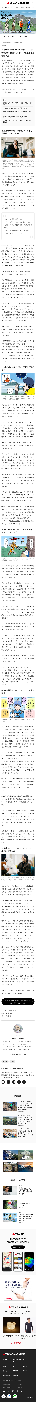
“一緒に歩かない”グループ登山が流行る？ (16, 108)
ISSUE (14, 37)
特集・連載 (6, 1375)
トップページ (5, 37)
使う (22, 7)
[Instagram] (14, 1082)
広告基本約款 (6, 1384)
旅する (28, 7)
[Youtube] (3, 1082)
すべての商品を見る (17, 1343)
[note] (24, 1082)
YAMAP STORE (7, 1387)
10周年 (12, 1061)
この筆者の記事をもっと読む (18, 1054)
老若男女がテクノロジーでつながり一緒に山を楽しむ (17, 121)
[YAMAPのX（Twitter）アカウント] (8, 1391)
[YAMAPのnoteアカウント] (22, 1391)
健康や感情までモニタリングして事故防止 (16, 117)
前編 (14, 492)
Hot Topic (5, 1061)
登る (12, 7)
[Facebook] (19, 1082)
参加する (15, 1371)
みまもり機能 (15, 521)
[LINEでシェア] (15, 1396)
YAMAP (15, 1375)
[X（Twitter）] (8, 1082)
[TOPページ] (18, 3)
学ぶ (17, 7)
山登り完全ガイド (18, 1360)
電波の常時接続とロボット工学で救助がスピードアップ (17, 112)
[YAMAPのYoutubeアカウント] (4, 1391)
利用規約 (20, 1381)
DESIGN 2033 (23, 37)
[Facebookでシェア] (9, 1396)
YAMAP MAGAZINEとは (9, 1381)
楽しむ (5, 1371)
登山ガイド (5, 7)
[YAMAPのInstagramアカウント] (13, 1391)
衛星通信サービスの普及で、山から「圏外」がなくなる (17, 103)
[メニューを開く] (32, 3)
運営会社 (20, 1387)
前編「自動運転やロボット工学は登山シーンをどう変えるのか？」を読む (17, 1002)
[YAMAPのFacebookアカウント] (17, 1391)
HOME (5, 1359)
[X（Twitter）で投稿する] (3, 1396)
